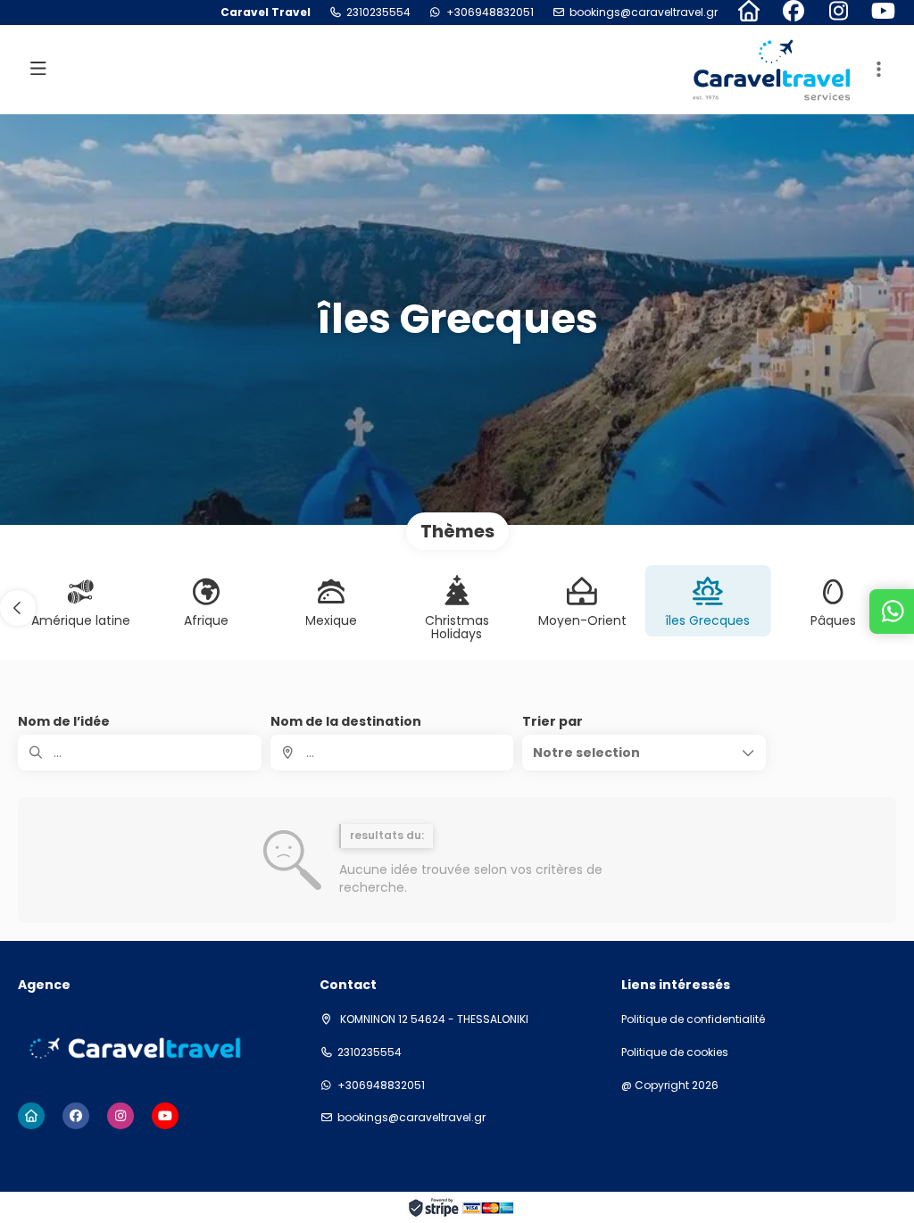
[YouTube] (882, 12)
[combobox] (392, 752)
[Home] (748, 12)
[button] (878, 69)
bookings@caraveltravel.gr (643, 12)
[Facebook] (793, 12)
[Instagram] (838, 12)
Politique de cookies (674, 1052)
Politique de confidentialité (693, 1019)
